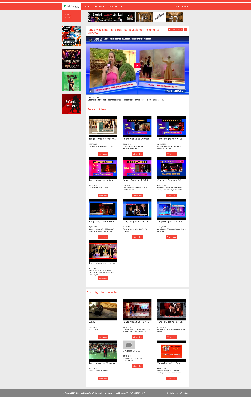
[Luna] (103, 309)
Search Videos (68, 16)
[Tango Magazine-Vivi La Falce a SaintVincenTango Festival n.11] (171, 126)
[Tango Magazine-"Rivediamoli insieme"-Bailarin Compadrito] (171, 209)
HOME (88, 6)
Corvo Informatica (181, 393)
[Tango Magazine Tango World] (103, 351)
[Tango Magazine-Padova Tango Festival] (103, 126)
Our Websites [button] (114, 6)
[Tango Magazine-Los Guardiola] (137, 209)
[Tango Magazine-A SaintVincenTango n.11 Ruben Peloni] (137, 168)
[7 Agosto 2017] (137, 345)
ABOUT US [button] (98, 6)
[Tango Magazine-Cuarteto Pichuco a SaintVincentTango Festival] (137, 126)
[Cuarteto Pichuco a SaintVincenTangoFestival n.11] (171, 168)
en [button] (176, 6)
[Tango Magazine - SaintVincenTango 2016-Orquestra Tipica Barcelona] (171, 351)
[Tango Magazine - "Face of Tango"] (103, 251)
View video (103, 154)
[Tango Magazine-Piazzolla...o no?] (103, 209)
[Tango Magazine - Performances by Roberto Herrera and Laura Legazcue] (137, 309)
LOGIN (185, 6)
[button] (103, 126)
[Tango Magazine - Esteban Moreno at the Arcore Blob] (171, 309)
